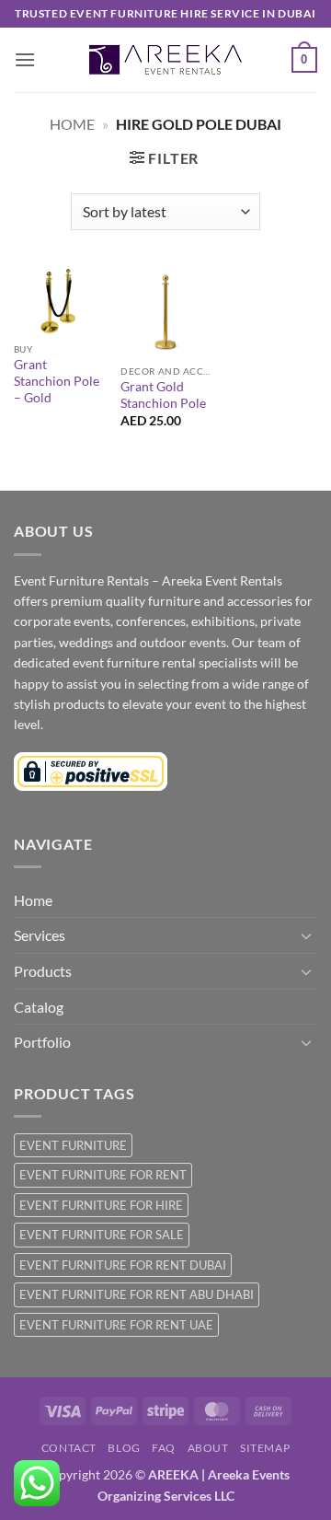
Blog (124, 1448)
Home (72, 124)
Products (43, 971)
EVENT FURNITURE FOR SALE (101, 1234)
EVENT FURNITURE (73, 1145)
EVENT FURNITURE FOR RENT (103, 1174)
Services (39, 935)
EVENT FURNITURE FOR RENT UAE (116, 1324)
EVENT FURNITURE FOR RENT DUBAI (122, 1265)
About (208, 1448)
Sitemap (265, 1448)
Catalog (38, 1006)
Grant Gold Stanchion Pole (163, 395)
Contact (69, 1448)
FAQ (164, 1448)
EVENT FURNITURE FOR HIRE (101, 1205)
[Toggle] (306, 935)
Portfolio (42, 1041)
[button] (25, 59)
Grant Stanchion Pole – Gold (56, 380)
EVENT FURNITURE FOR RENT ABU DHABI (136, 1294)
